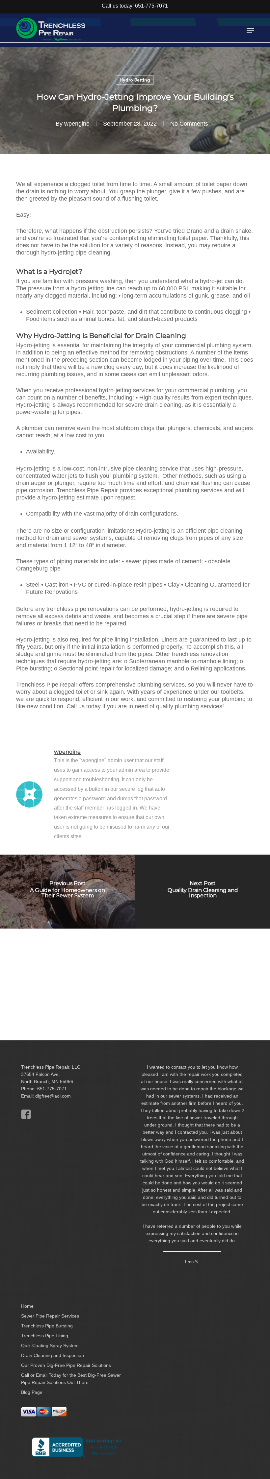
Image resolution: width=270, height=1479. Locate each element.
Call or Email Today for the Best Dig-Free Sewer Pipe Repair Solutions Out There (71, 1378)
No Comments (189, 123)
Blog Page (31, 1392)
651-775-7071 (52, 1088)
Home (27, 1306)
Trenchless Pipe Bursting (47, 1325)
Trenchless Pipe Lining (44, 1335)
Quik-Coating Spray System (50, 1345)
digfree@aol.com (53, 1096)
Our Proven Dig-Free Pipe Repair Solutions (66, 1365)
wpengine (77, 123)
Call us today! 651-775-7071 (135, 6)
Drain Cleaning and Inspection (52, 1355)
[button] (250, 30)
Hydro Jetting (135, 80)
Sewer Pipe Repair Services (50, 1316)
